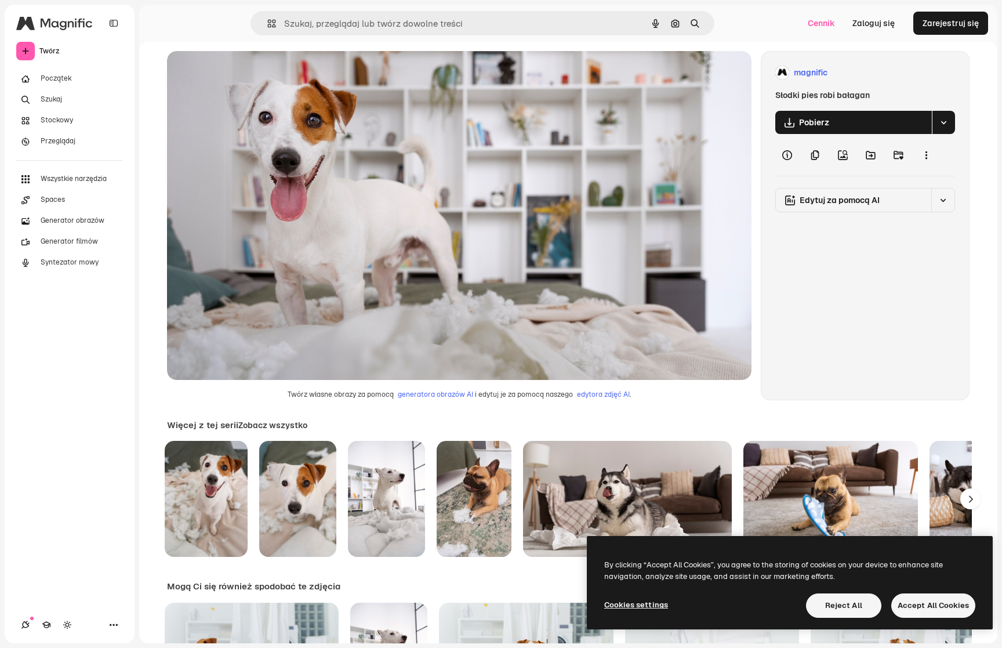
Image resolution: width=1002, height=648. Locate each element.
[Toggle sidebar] (113, 23)
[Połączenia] (25, 625)
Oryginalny (247, 72)
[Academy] (46, 625)
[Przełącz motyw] (67, 625)
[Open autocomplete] (267, 23)
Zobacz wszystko (272, 425)
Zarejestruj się (951, 23)
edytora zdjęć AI (603, 394)
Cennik (821, 23)
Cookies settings (636, 605)
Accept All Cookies (933, 605)
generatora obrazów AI (435, 394)
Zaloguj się (873, 23)
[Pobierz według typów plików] (943, 122)
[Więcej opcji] (926, 154)
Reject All (843, 605)
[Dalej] (970, 499)
